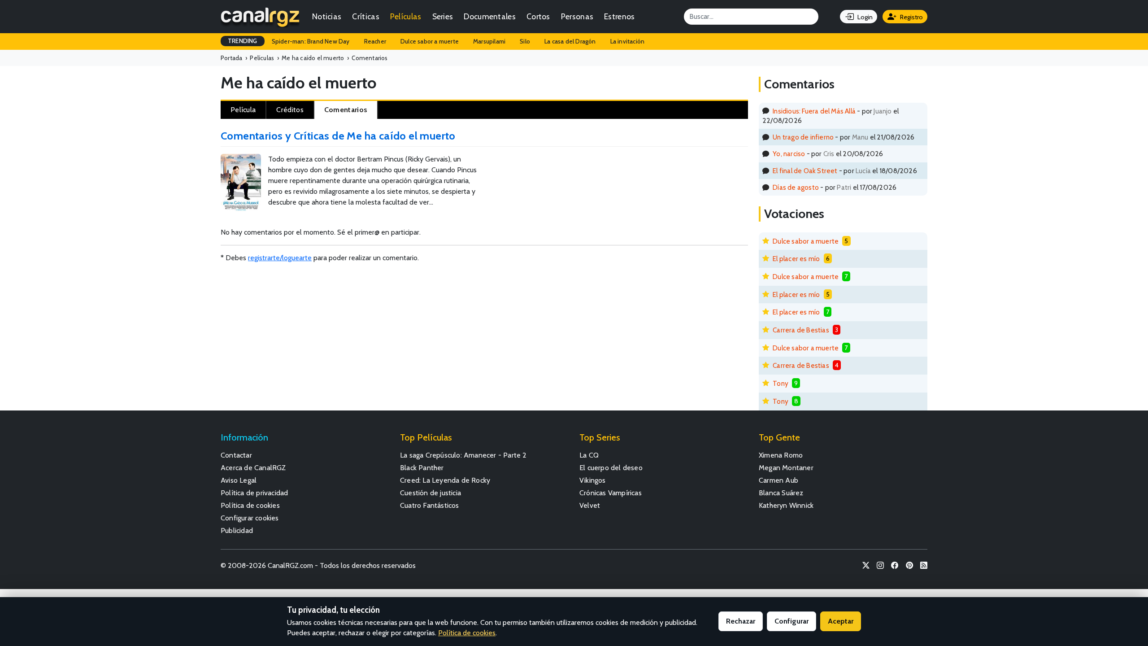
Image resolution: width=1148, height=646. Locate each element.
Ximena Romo (781, 455)
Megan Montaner (786, 467)
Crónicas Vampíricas (610, 493)
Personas (577, 16)
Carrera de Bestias (801, 330)
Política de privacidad (254, 493)
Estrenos (619, 16)
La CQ (589, 455)
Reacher (375, 41)
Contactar (236, 455)
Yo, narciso (789, 153)
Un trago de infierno (803, 137)
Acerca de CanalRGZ (253, 467)
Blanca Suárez (781, 493)
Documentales (490, 16)
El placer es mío (796, 258)
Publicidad (237, 530)
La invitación (627, 41)
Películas (406, 16)
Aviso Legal (239, 480)
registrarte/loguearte (280, 257)
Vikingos (592, 480)
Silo (525, 41)
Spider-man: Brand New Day (311, 41)
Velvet (589, 505)
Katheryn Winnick (786, 505)
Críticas (365, 16)
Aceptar (840, 621)
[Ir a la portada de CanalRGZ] (260, 17)
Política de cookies (250, 505)
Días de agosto (796, 187)
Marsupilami (489, 41)
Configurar (791, 621)
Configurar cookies (250, 518)
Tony (780, 383)
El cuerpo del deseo (611, 467)
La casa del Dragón (570, 41)
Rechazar (740, 621)
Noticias (326, 16)
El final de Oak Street (805, 170)
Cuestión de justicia (430, 493)
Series (442, 16)
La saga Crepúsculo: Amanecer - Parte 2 (463, 455)
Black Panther (422, 467)
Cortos (538, 16)
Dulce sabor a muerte (429, 41)
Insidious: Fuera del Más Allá (814, 111)
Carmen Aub (778, 480)
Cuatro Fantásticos (429, 505)
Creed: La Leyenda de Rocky (445, 480)
